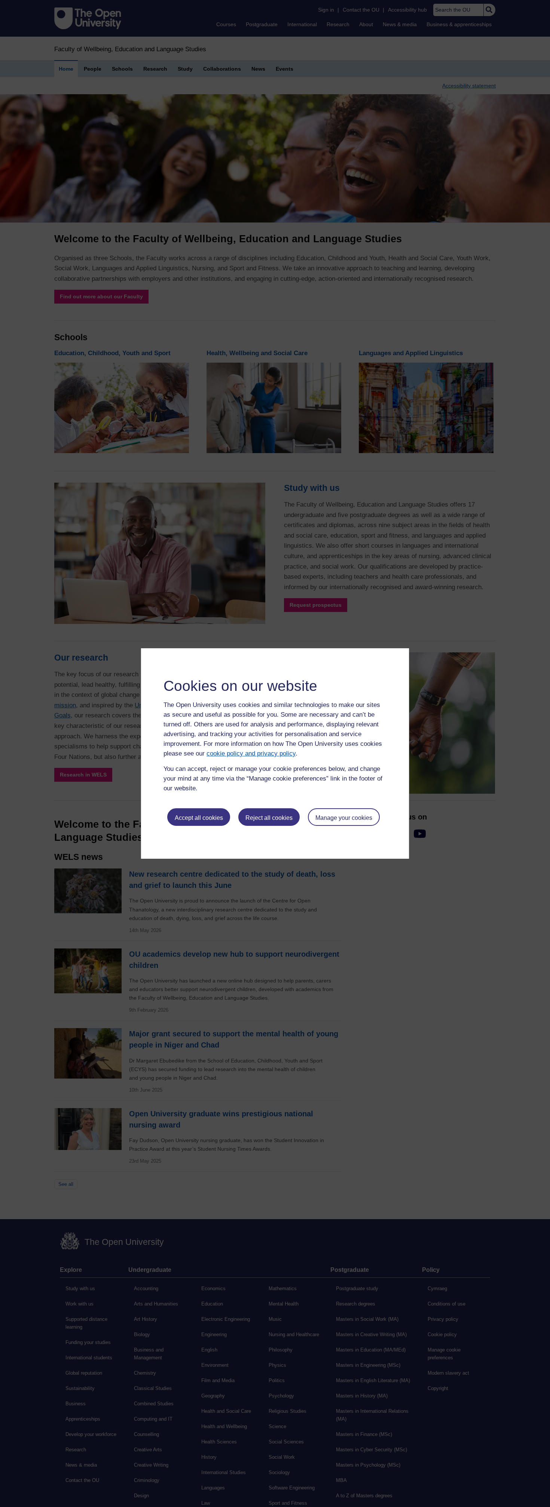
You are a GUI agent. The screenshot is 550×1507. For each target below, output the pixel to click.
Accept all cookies (199, 818)
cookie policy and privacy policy (251, 753)
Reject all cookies (269, 818)
